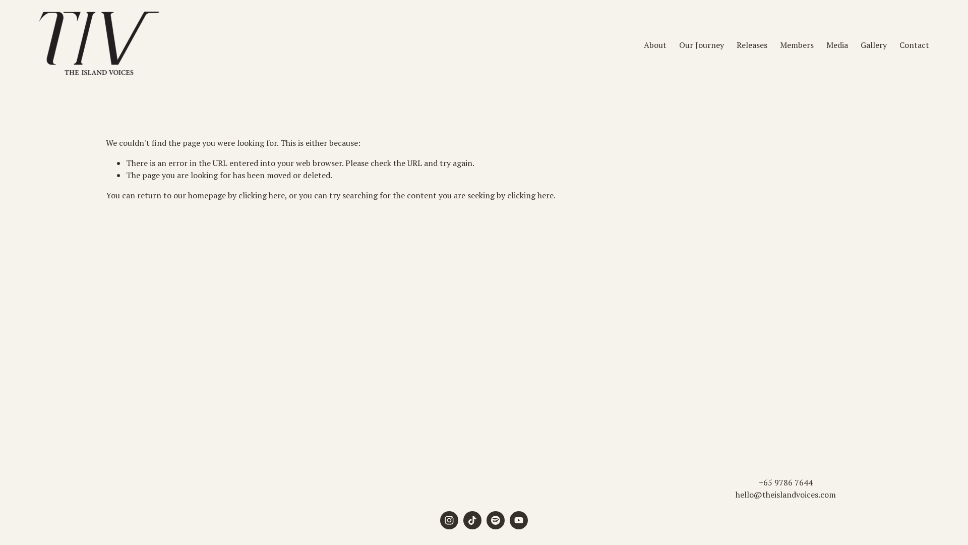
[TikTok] (472, 520)
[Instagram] (449, 520)
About (655, 44)
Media (837, 44)
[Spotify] (496, 520)
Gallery (874, 44)
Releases (752, 44)
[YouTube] (519, 520)
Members (797, 44)
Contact (914, 44)
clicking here (261, 195)
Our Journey (701, 44)
